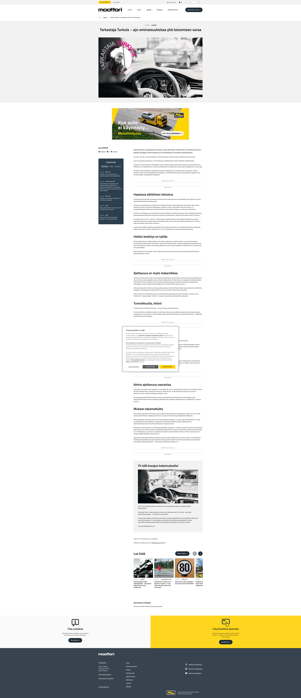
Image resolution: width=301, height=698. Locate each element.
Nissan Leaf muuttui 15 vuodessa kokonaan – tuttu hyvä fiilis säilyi (108, 218)
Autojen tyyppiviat (131, 666)
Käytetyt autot (130, 673)
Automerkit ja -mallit (193, 10)
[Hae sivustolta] (198, 2)
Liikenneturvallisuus (166, 579)
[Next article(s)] (200, 553)
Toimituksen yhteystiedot (105, 678)
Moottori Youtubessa (195, 673)
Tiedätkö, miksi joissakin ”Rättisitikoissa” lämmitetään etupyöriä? (110, 199)
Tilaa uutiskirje (116, 2)
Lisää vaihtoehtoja (134, 366)
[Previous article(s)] (195, 553)
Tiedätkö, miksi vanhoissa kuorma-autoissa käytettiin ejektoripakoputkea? (110, 175)
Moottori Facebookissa (195, 664)
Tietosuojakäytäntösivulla (137, 360)
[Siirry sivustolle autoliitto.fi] (171, 693)
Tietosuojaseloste (103, 687)
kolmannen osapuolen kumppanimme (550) (151, 335)
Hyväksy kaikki (167, 366)
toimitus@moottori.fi (104, 675)
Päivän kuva (185, 579)
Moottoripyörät (130, 676)
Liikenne (153, 25)
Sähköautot (129, 680)
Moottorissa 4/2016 (158, 543)
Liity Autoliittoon (104, 2)
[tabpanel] (111, 195)
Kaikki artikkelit (181, 553)
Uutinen (105, 17)
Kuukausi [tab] (118, 166)
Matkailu (128, 686)
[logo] (110, 11)
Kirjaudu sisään (172, 2)
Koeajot (128, 670)
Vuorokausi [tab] (104, 166)
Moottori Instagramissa (196, 669)
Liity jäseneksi (225, 642)
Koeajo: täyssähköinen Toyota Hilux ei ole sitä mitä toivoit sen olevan (110, 208)
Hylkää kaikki (150, 366)
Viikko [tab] (111, 166)
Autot (127, 663)
